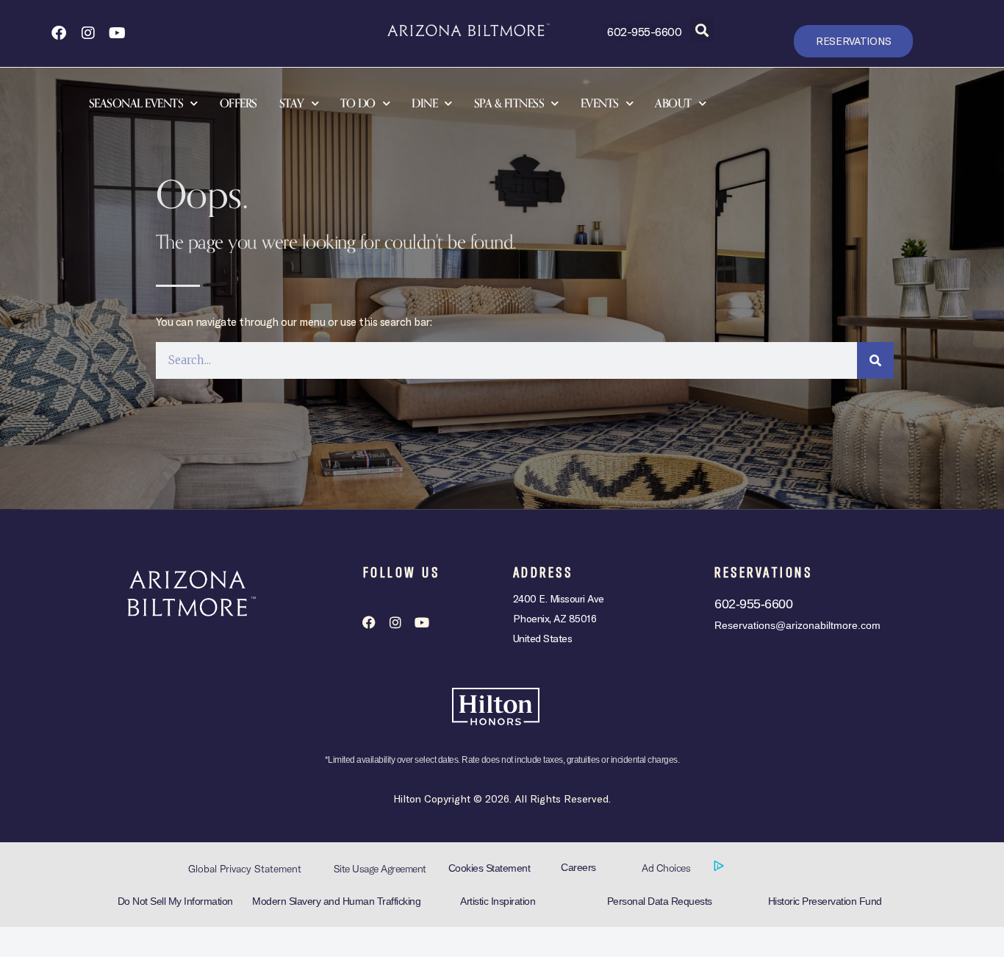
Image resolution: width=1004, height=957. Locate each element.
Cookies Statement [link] (489, 868)
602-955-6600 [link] (644, 31)
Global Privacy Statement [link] (244, 868)
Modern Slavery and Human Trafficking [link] (336, 901)
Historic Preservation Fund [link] (825, 901)
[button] (702, 30)
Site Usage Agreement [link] (380, 868)
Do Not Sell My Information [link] (175, 901)
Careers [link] (578, 867)
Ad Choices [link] (667, 868)
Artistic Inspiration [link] (497, 901)
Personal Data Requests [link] (659, 901)
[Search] (875, 360)
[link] (58, 33)
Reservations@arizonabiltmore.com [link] (797, 625)
